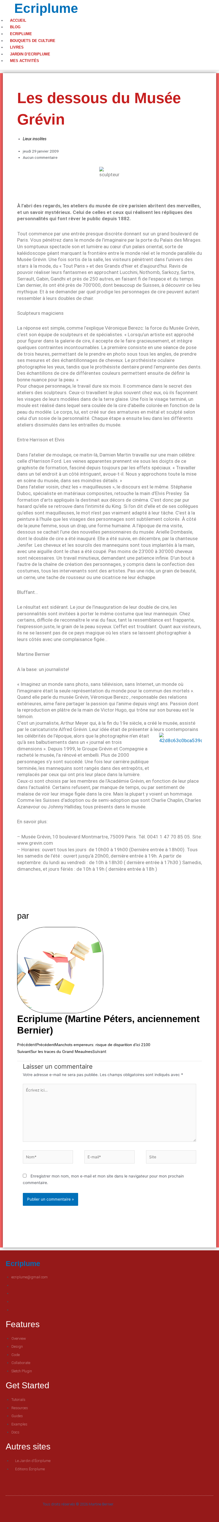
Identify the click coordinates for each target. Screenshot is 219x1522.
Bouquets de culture (32, 41)
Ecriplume (46, 8)
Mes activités (24, 61)
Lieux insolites (34, 139)
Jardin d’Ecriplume (30, 54)
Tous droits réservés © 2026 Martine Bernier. (78, 1504)
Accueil (18, 20)
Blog (15, 27)
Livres (17, 47)
